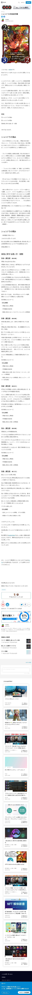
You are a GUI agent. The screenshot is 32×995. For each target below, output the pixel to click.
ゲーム (2, 11)
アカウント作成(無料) (24, 992)
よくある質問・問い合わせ (7, 974)
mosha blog (11, 535)
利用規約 (3, 977)
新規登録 (28, 2)
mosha (10, 69)
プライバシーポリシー (6, 980)
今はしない (5, 992)
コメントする (26, 673)
